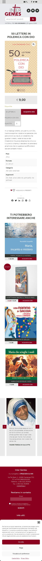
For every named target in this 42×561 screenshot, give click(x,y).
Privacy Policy (25, 558)
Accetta (21, 542)
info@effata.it (21, 486)
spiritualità (27, 178)
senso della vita (18, 178)
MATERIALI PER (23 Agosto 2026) (21, 23)
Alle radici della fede (12, 171)
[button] (39, 522)
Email (21, 496)
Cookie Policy (16, 558)
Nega (21, 548)
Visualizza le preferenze (21, 554)
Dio (7, 178)
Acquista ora (29, 112)
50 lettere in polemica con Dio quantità (12, 117)
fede (10, 178)
